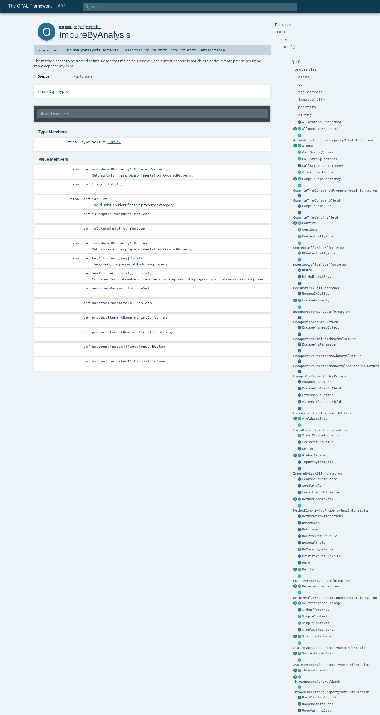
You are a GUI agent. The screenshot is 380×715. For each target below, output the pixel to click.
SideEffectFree (315, 610)
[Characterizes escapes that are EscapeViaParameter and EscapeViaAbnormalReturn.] (299, 351)
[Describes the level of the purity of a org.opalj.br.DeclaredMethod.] (299, 569)
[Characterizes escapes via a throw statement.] (299, 317)
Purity (308, 569)
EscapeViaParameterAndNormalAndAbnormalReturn (336, 366)
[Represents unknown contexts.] (299, 523)
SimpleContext (314, 616)
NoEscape (310, 529)
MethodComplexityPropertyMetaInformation (331, 510)
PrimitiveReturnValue (321, 556)
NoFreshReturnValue (319, 536)
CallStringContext (318, 152)
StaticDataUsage (316, 636)
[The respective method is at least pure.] (299, 563)
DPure (307, 270)
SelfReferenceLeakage (321, 603)
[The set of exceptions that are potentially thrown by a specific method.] (299, 670)
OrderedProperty (150, 169)
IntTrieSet (138, 288)
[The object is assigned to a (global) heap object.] (299, 328)
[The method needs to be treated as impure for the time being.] (299, 462)
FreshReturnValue (317, 442)
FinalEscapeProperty (320, 435)
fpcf (81, 27)
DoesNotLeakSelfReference (316, 288)
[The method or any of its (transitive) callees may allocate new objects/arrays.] (299, 516)
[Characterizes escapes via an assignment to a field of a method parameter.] (299, 344)
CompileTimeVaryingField (315, 217)
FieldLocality (314, 419)
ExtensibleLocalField (321, 402)
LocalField (312, 486)
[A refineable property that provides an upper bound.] (299, 146)
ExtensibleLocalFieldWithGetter (322, 413)
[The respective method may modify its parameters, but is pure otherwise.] (299, 236)
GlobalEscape (313, 455)
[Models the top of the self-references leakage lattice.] (299, 283)
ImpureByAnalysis (317, 462)
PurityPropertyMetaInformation (321, 581)
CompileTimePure (316, 206)
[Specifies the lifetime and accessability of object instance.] (299, 300)
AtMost (308, 146)
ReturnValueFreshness (321, 586)
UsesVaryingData (316, 710)
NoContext (311, 523)
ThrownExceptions (317, 670)
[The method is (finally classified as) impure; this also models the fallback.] (299, 469)
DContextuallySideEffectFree (319, 265)
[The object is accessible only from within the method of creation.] (299, 529)
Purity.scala (82, 76)
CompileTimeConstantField (316, 200)
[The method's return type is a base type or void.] (299, 556)
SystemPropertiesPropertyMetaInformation (331, 665)
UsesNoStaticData (317, 704)
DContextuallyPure (318, 253)
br (75, 27)
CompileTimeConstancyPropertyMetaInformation (335, 190)
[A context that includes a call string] (299, 152)
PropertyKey (115, 258)
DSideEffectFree (316, 277)
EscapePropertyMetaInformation (321, 312)
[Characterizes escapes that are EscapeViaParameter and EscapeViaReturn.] (299, 371)
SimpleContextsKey (318, 630)
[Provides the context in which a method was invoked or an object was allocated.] (299, 223)
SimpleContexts (315, 623)
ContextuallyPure (317, 236)
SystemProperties (317, 653)
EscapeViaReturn (316, 382)
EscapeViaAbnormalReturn (315, 322)
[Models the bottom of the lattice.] (299, 479)
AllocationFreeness (319, 129)
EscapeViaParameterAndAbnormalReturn (327, 356)
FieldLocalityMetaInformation (320, 430)
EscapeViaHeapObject (320, 327)
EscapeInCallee (315, 294)
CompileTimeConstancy (321, 179)
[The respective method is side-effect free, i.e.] (299, 610)
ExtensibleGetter (317, 395)
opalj (69, 27)
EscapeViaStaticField (321, 388)
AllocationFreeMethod (321, 122)
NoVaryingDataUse (317, 549)
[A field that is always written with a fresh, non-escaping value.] (299, 486)
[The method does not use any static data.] (299, 704)
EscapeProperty (315, 300)
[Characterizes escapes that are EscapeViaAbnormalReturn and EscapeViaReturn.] (299, 334)
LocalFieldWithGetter (321, 492)
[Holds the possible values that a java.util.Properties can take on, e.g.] (299, 660)
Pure (306, 563)
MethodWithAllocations (322, 516)
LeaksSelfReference (319, 479)
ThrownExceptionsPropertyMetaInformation (331, 692)
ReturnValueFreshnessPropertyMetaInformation (335, 598)
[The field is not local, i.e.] (299, 543)
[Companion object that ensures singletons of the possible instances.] (295, 146)
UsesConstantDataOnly (321, 697)
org (61, 27)
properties (93, 27)
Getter (308, 449)
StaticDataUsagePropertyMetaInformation (330, 648)
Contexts (310, 230)
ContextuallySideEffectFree (318, 248)
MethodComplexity (317, 499)
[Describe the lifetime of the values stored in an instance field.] (299, 419)
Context (309, 223)
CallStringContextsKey (322, 166)
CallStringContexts (319, 159)
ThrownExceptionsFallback (316, 682)
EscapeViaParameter (319, 344)
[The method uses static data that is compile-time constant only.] (299, 697)
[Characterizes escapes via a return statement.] (299, 382)
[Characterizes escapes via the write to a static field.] (299, 388)
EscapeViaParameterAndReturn (319, 376)
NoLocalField (313, 543)
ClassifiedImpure (317, 172)
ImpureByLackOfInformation (317, 473)
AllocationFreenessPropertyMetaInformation (333, 140)
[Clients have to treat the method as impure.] (299, 172)
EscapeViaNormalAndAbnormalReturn (324, 339)
